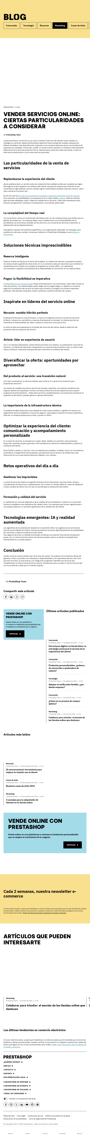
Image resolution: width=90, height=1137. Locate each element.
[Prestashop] (14, 6)
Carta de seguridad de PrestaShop (42, 1119)
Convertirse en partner (16, 1082)
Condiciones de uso (35, 1116)
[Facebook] (6, 597)
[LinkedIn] (11, 597)
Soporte (8, 1073)
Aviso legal (21, 1116)
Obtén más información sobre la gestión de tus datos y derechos (44, 913)
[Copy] (22, 597)
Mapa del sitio (9, 1116)
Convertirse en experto (16, 1086)
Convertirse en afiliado (16, 1089)
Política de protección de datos (57, 1116)
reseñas (62, 198)
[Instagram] (11, 1104)
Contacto (8, 1069)
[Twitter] (17, 597)
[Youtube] (27, 1104)
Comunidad (62, 1133)
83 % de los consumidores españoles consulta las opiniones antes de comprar (48, 196)
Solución (10, 1133)
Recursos (79, 1133)
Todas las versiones (14, 1093)
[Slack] (37, 1104)
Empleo (7, 1066)
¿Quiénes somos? (12, 1062)
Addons (28, 1133)
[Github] (32, 1104)
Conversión (11, 25)
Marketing (60, 25)
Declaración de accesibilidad (15, 1119)
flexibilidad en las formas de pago (19, 284)
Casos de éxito (78, 25)
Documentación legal (15, 1077)
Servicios (45, 1133)
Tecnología (28, 25)
